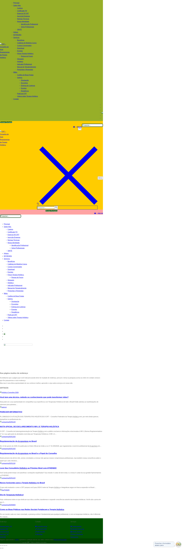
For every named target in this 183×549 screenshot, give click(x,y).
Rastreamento (74, 537)
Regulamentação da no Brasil (18, 441)
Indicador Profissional (78, 529)
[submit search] (56, 207)
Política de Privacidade (60, 539)
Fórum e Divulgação (77, 534)
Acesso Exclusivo (6, 122)
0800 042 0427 (41, 531)
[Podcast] (102, 113)
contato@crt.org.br (42, 526)
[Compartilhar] (4, 545)
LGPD (16, 539)
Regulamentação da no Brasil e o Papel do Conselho (28, 453)
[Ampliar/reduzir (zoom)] (1, 545)
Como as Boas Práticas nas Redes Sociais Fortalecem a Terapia (32, 509)
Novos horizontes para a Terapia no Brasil (22, 483)
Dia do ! (12, 495)
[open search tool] (67, 204)
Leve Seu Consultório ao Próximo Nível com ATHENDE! (28, 468)
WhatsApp (39, 534)
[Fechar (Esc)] (6, 545)
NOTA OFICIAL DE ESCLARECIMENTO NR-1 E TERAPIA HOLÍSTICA (29, 427)
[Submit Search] (79, 128)
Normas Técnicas (77, 531)
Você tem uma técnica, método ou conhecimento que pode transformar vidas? (34, 397)
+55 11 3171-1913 (42, 529)
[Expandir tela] (2, 545)
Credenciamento (76, 526)
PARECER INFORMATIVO (11, 412)
